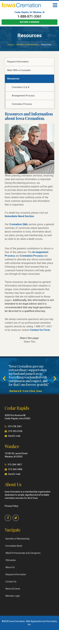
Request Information (18, 61)
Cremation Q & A (20, 87)
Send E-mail (14, 436)
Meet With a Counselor (19, 70)
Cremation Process (22, 104)
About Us (10, 567)
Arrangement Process (23, 95)
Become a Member (29, 22)
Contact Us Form (40, 329)
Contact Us (11, 581)
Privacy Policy (11, 506)
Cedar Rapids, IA (23, 12)
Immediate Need (14, 546)
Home (11, 44)
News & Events (13, 588)
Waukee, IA (39, 12)
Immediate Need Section (19, 216)
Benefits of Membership (27, 44)
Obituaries (11, 560)
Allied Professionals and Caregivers (23, 553)
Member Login (13, 596)
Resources (13, 78)
